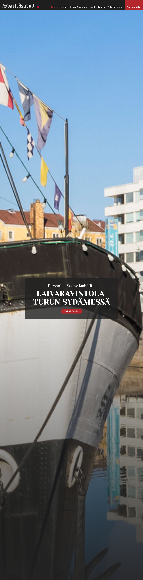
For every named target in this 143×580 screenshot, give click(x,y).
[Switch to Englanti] (38, 6)
